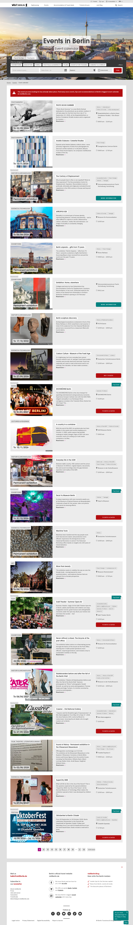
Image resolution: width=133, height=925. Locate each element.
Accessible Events (102, 178)
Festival (14, 812)
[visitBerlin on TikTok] (74, 913)
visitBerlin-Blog (93, 874)
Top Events (30, 58)
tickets (60, 890)
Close (127, 912)
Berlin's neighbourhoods (103, 606)
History (99, 107)
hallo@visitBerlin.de (18, 876)
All (9, 58)
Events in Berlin (66, 41)
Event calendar (66, 48)
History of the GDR (102, 426)
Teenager (105, 180)
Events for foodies (102, 817)
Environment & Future (102, 355)
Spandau (114, 820)
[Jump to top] (122, 868)
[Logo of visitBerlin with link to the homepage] (19, 5)
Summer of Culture (102, 391)
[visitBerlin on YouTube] (64, 913)
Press (12, 891)
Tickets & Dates (108, 411)
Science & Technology (20, 208)
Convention (13, 895)
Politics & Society (101, 109)
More (121, 65)
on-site (64, 883)
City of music (109, 749)
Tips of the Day (19, 58)
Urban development (113, 109)
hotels (74, 888)
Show (13, 386)
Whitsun (111, 713)
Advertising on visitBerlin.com (19, 899)
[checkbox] (16, 64)
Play (13, 599)
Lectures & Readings (20, 421)
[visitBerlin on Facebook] (53, 913)
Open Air (111, 609)
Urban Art (99, 611)
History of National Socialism (105, 320)
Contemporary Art (111, 568)
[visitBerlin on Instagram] (69, 913)
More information (108, 198)
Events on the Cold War (103, 678)
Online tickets (104, 70)
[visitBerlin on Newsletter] (80, 913)
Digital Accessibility (43, 920)
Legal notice (16, 920)
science (112, 355)
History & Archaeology (21, 173)
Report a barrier (57, 920)
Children (99, 180)
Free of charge (100, 142)
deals (70, 888)
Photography (17, 102)
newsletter (17, 884)
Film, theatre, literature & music (25, 741)
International (106, 107)
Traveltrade (14, 897)
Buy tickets (108, 375)
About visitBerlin (15, 889)
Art (12, 563)
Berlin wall (99, 462)
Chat (126, 923)
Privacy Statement (28, 920)
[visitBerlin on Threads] (58, 913)
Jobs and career (15, 893)
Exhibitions (16, 244)
